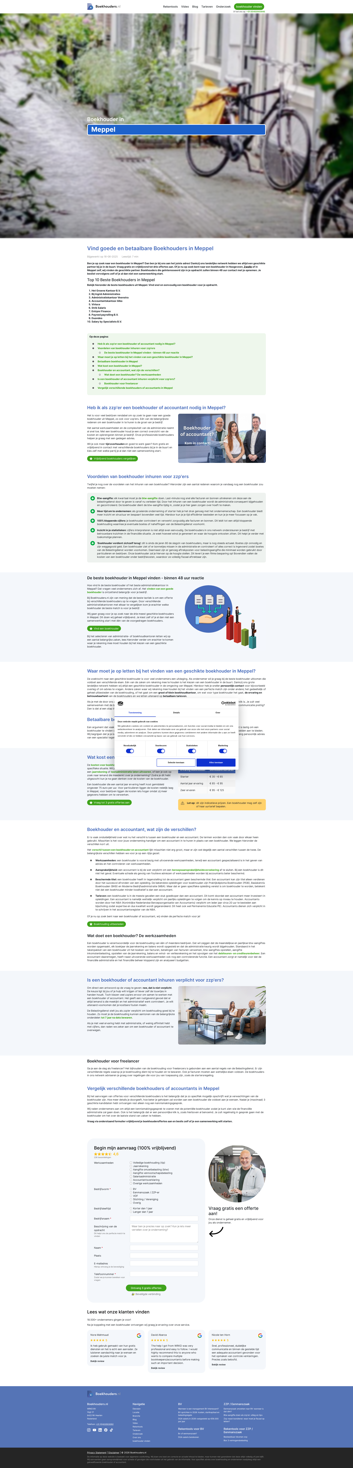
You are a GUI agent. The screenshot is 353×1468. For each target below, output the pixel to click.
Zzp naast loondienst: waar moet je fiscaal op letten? (244, 1420)
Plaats (97, 1255)
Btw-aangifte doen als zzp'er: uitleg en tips (243, 1415)
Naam (98, 1247)
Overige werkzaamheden (147, 1183)
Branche (136, 1416)
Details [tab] (176, 712)
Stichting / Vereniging (145, 1199)
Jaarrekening (140, 1166)
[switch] (161, 751)
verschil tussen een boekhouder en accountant (120, 849)
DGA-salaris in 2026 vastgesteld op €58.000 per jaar (198, 1420)
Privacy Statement (96, 1452)
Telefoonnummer (109, 1277)
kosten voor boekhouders (106, 764)
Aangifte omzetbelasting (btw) (151, 1169)
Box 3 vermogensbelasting (236, 1440)
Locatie (136, 1412)
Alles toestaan (216, 762)
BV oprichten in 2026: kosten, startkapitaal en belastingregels (198, 1413)
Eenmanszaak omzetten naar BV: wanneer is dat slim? (244, 1410)
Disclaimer (113, 1452)
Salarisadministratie (144, 1176)
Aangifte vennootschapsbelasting (152, 1173)
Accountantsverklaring (146, 1179)
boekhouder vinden (141, 1441)
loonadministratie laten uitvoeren (131, 771)
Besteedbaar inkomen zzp (235, 1437)
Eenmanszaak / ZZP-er (146, 1192)
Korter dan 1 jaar (142, 1208)
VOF (135, 1195)
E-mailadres (109, 1265)
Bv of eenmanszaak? (187, 1433)
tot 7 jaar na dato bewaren (116, 1017)
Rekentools (170, 6)
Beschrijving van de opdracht (109, 1231)
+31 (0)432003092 (255, 11)
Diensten (137, 1409)
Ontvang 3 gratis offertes (146, 1288)
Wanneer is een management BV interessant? (198, 1409)
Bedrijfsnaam (102, 1218)
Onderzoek (223, 6)
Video (185, 6)
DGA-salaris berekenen (188, 1437)
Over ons (137, 1437)
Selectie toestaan (176, 762)
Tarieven (207, 6)
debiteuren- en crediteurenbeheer (239, 953)
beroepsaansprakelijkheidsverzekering (195, 869)
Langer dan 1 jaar (143, 1211)
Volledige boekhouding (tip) (149, 1162)
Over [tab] (218, 712)
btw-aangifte (150, 498)
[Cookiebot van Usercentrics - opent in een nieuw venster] (223, 703)
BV (134, 1189)
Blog (195, 6)
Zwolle (248, 266)
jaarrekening (99, 771)
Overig (137, 1202)
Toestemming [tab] (135, 712)
